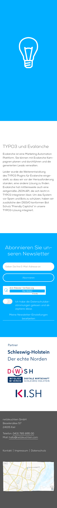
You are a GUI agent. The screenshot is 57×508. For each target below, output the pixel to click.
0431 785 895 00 (23, 433)
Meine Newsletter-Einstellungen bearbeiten (28, 317)
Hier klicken (27, 291)
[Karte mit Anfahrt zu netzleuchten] (28, 477)
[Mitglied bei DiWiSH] (28, 374)
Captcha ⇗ (38, 294)
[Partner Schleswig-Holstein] (28, 352)
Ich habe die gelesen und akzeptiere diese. (32, 306)
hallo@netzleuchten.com (23, 437)
